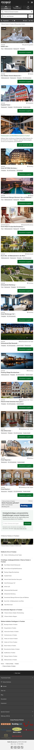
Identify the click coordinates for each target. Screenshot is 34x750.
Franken (17, 663)
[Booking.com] (17, 724)
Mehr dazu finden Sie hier (20, 528)
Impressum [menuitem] (4, 703)
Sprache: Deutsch (5, 711)
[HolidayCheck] (6, 730)
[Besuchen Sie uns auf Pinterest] (18, 747)
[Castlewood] (6, 736)
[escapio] (6, 2)
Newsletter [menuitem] (4, 699)
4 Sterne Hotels (9, 663)
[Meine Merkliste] (28, 2)
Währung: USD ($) (5, 716)
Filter (32, 20)
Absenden (27, 523)
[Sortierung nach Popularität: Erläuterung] (14, 20)
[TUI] (28, 724)
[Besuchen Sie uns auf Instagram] (15, 747)
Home (2, 663)
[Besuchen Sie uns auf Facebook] (12, 747)
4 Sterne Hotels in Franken (9, 666)
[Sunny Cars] (17, 730)
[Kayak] (6, 724)
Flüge (28, 8)
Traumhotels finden (5, 677)
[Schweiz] (28, 730)
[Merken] (31, 28)
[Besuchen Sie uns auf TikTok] (22, 747)
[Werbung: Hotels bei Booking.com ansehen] (26, 505)
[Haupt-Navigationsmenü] (32, 2)
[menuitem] (17, 682)
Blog (2, 694)
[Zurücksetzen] (31, 12)
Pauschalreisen (17, 8)
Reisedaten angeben (25, 52)
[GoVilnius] (17, 736)
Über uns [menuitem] (3, 690)
